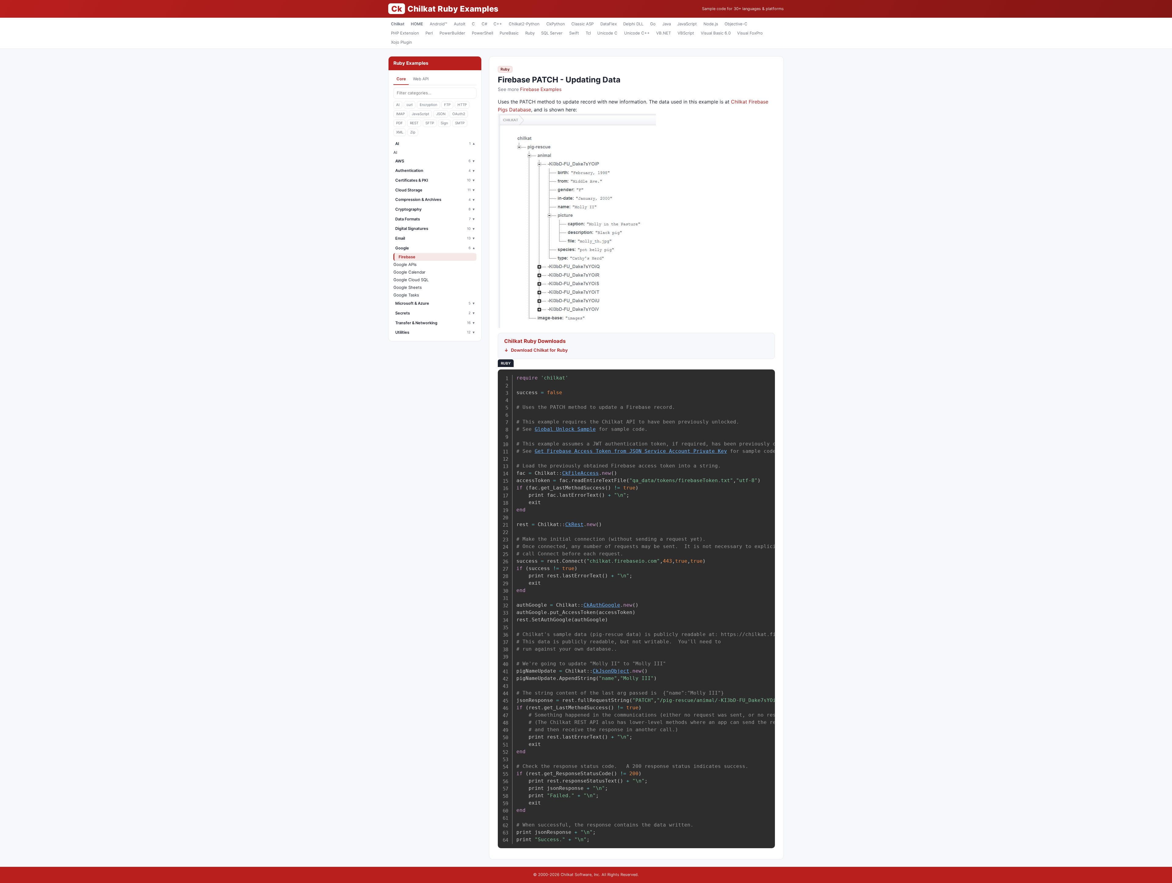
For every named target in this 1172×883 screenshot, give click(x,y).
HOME (417, 23)
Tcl (588, 33)
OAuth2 (458, 114)
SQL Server (551, 33)
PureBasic (509, 33)
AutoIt (459, 23)
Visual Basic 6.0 (716, 33)
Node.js (711, 23)
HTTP (462, 105)
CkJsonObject (611, 671)
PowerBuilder (452, 33)
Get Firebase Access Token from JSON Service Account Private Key (631, 451)
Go (653, 23)
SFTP (429, 123)
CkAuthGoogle (602, 605)
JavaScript (687, 23)
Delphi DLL (633, 23)
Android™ (438, 23)
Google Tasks (406, 295)
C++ (498, 23)
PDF (399, 123)
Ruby (530, 33)
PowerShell (482, 33)
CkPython (555, 23)
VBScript (686, 33)
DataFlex (608, 23)
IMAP (400, 114)
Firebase (407, 256)
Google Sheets (407, 287)
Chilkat (397, 23)
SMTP (460, 123)
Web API (421, 78)
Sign (444, 123)
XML (399, 132)
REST (414, 123)
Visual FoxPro (750, 33)
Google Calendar (409, 272)
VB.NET (663, 33)
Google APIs (405, 264)
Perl (429, 33)
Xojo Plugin (401, 42)
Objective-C (736, 23)
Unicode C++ (637, 33)
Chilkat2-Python (524, 23)
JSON (441, 114)
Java (666, 23)
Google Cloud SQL (411, 279)
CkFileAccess (580, 473)
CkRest (574, 524)
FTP (447, 105)
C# (484, 23)
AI (398, 105)
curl (410, 105)
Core (401, 78)
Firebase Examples (541, 89)
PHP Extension (405, 33)
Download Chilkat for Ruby (539, 350)
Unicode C (607, 33)
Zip (412, 132)
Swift (574, 33)
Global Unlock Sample (565, 429)
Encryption (428, 105)
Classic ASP (582, 23)
